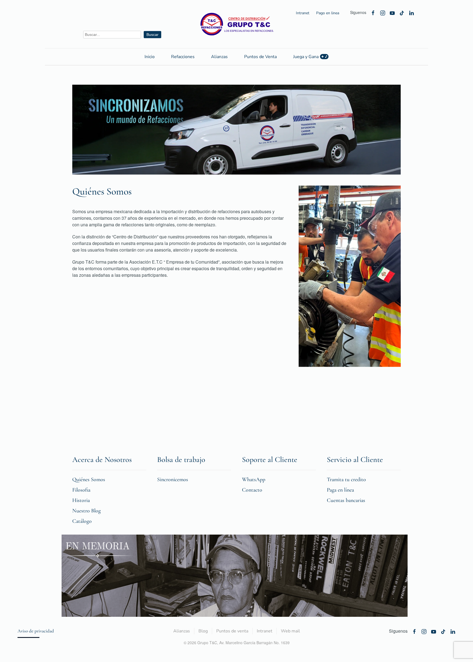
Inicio (150, 57)
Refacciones (183, 57)
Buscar (152, 34)
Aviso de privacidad (36, 631)
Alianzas (219, 57)
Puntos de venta (232, 631)
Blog (203, 631)
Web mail (290, 631)
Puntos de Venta (260, 57)
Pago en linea (327, 13)
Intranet (302, 13)
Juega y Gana (306, 57)
